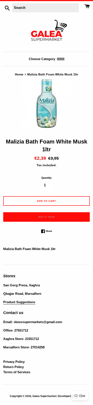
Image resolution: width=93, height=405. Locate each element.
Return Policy (13, 367)
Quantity (46, 177)
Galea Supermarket (44, 396)
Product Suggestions (19, 302)
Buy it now (46, 217)
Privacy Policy (14, 362)
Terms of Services (16, 372)
